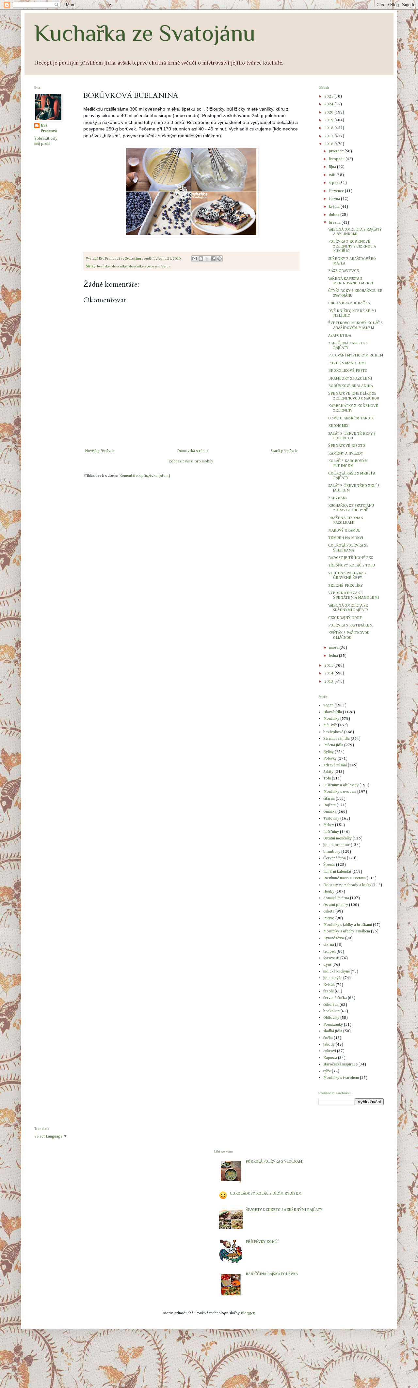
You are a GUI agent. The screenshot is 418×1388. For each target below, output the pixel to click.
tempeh (329, 952)
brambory (331, 852)
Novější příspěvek (99, 451)
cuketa (328, 911)
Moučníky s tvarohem (341, 1078)
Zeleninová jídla (336, 739)
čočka (328, 1038)
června (335, 199)
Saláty (328, 772)
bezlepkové (333, 732)
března (335, 223)
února (334, 648)
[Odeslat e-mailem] (194, 258)
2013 (329, 682)
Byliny (328, 752)
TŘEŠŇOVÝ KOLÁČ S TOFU (351, 565)
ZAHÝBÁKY (337, 498)
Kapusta (330, 1058)
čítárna (329, 799)
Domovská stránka (192, 451)
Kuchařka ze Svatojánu (144, 33)
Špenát (329, 865)
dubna (334, 215)
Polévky (330, 759)
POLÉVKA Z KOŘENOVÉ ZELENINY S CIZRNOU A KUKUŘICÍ (352, 246)
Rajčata (329, 805)
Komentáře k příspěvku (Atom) (144, 476)
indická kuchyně (336, 971)
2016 (329, 144)
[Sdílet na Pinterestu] (219, 258)
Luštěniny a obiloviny (341, 785)
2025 (329, 96)
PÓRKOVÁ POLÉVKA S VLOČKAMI (274, 1162)
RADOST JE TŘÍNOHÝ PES (350, 558)
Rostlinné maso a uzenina (344, 878)
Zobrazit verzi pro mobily (191, 461)
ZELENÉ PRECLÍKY (345, 586)
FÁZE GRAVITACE (343, 271)
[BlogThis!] (201, 258)
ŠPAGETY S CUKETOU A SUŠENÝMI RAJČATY (284, 1210)
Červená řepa (334, 858)
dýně (327, 965)
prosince (337, 151)
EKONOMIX (338, 426)
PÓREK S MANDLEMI (347, 363)
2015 (329, 666)
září (332, 175)
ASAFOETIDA (339, 336)
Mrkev (328, 825)
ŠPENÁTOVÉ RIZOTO (346, 446)
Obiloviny (331, 1018)
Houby (328, 892)
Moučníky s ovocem (144, 266)
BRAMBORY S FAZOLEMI (350, 379)
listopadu (337, 159)
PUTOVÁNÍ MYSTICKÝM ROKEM (355, 355)
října (333, 167)
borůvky (103, 266)
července (337, 191)
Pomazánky (333, 1025)
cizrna (328, 945)
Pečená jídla (333, 745)
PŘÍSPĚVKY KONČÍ (262, 1242)
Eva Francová (49, 128)
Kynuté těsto (333, 938)
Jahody (329, 1045)
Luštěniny (331, 832)
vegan (328, 705)
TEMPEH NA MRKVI (345, 538)
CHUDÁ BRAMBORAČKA (349, 303)
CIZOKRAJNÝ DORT (345, 618)
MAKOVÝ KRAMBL (344, 531)
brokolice (331, 1011)
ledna (334, 656)
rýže (327, 1071)
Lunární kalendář (337, 872)
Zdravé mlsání (335, 765)
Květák (329, 985)
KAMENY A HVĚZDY (345, 454)
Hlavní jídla (332, 712)
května (335, 207)
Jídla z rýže (332, 978)
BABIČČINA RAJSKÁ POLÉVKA (272, 1274)
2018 (329, 128)
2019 (329, 120)
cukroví (329, 1051)
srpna (334, 183)
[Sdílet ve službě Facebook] (213, 258)
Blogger (247, 1313)
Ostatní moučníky (337, 838)
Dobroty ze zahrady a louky (347, 885)
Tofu (327, 778)
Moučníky (119, 266)
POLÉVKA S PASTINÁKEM (350, 625)
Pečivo (328, 918)
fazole (328, 991)
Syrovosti (331, 958)
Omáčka (329, 812)
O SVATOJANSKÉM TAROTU (351, 418)
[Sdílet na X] (207, 258)
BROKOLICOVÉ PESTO (347, 371)
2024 (329, 104)
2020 (329, 112)
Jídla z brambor (336, 845)
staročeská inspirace (340, 1064)
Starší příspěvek (284, 451)
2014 (329, 673)
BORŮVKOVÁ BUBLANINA (350, 386)
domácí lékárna (336, 898)
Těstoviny (331, 819)
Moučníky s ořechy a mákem (346, 931)
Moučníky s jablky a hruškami (347, 925)
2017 (329, 136)
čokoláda (331, 1005)
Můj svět (330, 725)
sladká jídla (332, 1031)
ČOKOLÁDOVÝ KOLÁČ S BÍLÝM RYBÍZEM (265, 1194)
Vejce (165, 266)
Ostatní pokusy (335, 905)
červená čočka (335, 998)
